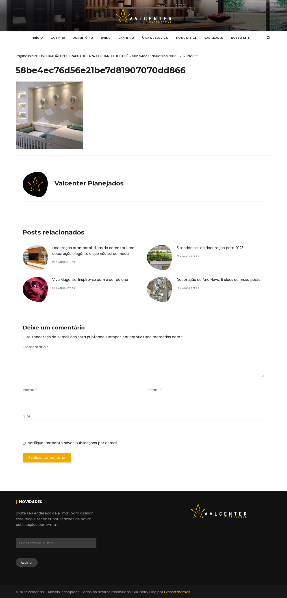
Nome (30, 389)
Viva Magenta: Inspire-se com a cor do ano (90, 279)
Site (26, 416)
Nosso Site (240, 38)
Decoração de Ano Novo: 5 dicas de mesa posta (218, 279)
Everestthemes (177, 591)
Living (106, 38)
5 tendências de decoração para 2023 (210, 247)
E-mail (155, 389)
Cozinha (58, 38)
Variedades (213, 38)
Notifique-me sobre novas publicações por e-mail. (73, 442)
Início (38, 38)
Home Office (186, 38)
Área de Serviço (155, 38)
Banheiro (126, 38)
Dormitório (83, 38)
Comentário (36, 347)
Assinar (27, 562)
